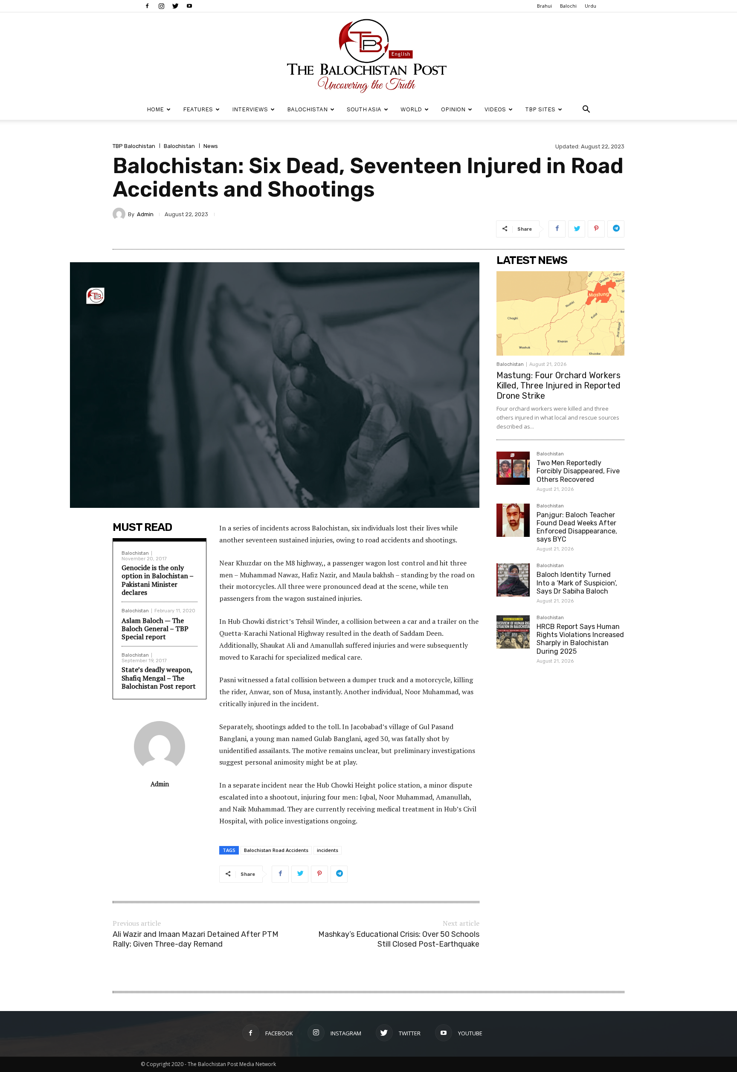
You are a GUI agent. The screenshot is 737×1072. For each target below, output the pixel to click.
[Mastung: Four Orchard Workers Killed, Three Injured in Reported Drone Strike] (560, 313)
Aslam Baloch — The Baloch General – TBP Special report (155, 628)
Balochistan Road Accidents (276, 850)
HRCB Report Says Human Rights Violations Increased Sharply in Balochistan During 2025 (580, 639)
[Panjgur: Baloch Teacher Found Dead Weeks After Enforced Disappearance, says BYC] (513, 520)
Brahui (544, 6)
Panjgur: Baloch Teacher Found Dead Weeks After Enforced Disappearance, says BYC (577, 527)
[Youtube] (189, 6)
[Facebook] (147, 6)
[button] (586, 110)
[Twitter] (175, 6)
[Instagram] (161, 6)
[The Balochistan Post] (368, 55)
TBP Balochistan (134, 146)
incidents (327, 850)
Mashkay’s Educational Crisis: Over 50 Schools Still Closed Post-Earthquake (398, 939)
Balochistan (307, 109)
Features (198, 109)
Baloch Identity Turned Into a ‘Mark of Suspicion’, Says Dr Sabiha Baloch (577, 583)
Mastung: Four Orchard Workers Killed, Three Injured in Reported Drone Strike (558, 385)
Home (155, 109)
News (210, 146)
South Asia (364, 109)
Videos (495, 109)
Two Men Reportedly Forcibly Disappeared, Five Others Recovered (578, 471)
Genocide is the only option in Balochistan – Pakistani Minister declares (157, 580)
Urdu (590, 6)
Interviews (250, 109)
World (411, 109)
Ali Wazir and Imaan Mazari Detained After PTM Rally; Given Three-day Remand (196, 939)
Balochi (568, 6)
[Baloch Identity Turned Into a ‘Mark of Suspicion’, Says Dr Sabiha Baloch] (513, 580)
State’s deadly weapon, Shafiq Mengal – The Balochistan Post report (159, 677)
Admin (145, 214)
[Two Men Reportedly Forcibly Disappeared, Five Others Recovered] (513, 468)
